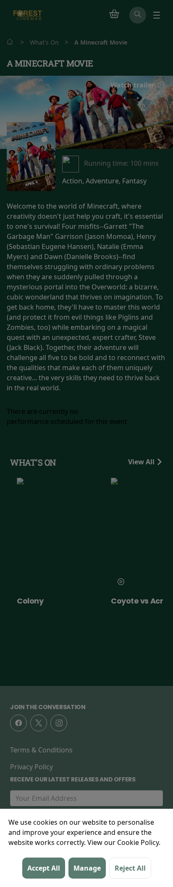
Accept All (43, 868)
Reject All (130, 868)
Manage (87, 868)
